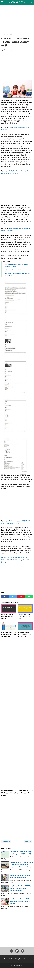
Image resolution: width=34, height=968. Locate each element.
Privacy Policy (19, 959)
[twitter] (13, 596)
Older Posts (28, 841)
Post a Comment (22, 50)
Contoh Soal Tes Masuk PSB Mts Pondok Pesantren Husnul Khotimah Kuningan (20, 888)
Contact (11, 959)
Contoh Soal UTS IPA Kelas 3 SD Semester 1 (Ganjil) (7, 616)
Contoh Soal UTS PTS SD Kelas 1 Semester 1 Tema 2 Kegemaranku (8, 634)
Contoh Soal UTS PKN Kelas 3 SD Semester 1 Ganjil (24, 616)
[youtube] (22, 951)
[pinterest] (21, 596)
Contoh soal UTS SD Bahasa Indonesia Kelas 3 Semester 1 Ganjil (25, 634)
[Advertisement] (17, 18)
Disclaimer (27, 959)
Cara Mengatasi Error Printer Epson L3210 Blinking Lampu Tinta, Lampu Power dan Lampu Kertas (21, 865)
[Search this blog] (31, 2)
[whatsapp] (29, 596)
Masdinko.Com (17, 2)
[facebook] (5, 596)
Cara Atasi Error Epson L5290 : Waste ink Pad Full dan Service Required (20, 901)
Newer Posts (6, 841)
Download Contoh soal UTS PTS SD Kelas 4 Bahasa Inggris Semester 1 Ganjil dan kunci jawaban (15, 560)
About (6, 959)
